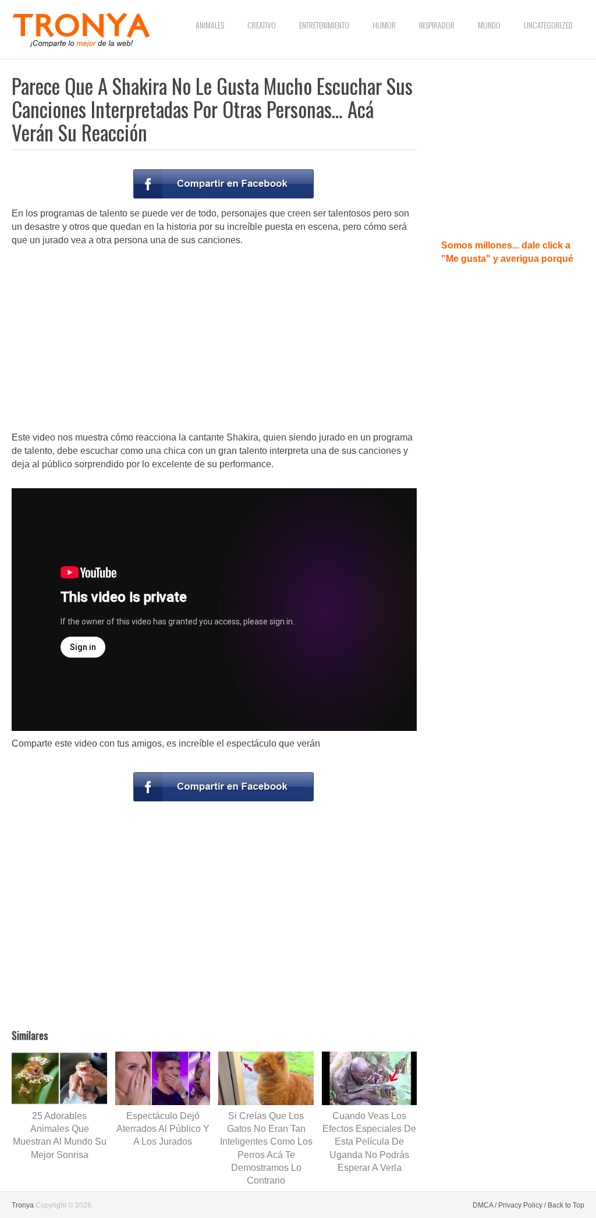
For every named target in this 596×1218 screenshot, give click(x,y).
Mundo (489, 25)
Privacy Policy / (522, 1205)
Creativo (261, 25)
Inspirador (437, 25)
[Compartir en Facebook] (223, 184)
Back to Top (566, 1205)
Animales (210, 25)
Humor (384, 25)
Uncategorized (548, 25)
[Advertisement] (214, 339)
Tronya (23, 1205)
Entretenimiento (324, 25)
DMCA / (484, 1205)
